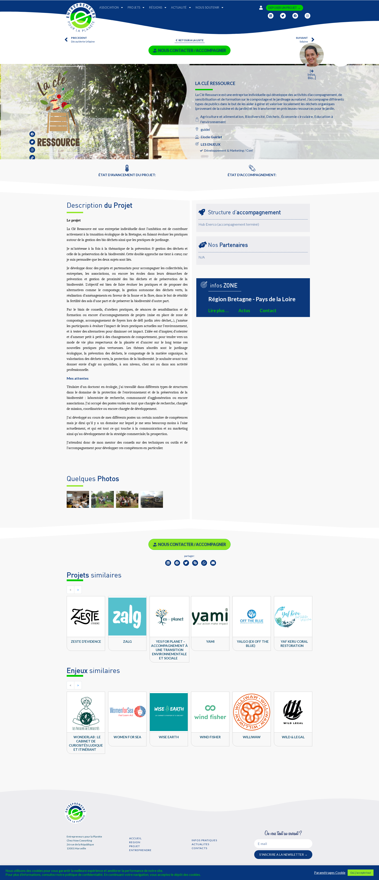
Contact (268, 310)
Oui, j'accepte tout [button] (360, 872)
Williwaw (252, 737)
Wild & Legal (293, 737)
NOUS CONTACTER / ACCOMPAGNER (192, 50)
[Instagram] (307, 16)
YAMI (210, 641)
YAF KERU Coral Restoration (294, 643)
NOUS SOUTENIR (207, 7)
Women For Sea (127, 737)
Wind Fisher (210, 737)
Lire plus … (218, 310)
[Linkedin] (271, 16)
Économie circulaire (297, 116)
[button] (168, 563)
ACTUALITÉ (179, 7)
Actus (244, 310)
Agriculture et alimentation (222, 116)
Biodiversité (255, 116)
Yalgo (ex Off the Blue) (253, 643)
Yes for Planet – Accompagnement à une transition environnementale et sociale (169, 649)
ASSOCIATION (109, 7)
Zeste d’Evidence (86, 641)
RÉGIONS (155, 7)
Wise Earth (169, 737)
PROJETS (134, 7)
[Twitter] (283, 16)
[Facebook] (295, 16)
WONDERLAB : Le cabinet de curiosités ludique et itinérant (86, 743)
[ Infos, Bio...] (311, 74)
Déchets (273, 116)
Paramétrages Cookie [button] (329, 873)
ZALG (127, 641)
